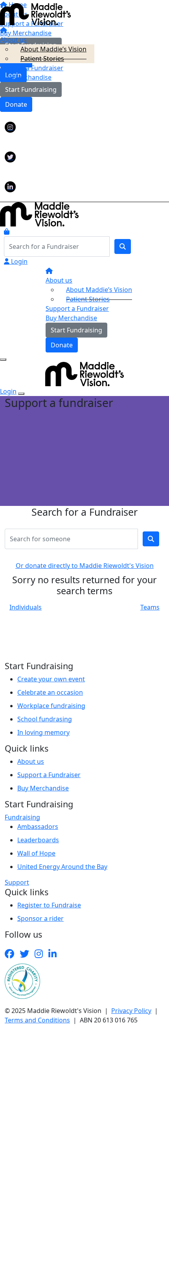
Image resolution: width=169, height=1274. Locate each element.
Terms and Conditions (37, 1020)
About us (30, 761)
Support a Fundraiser (49, 774)
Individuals (25, 607)
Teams (150, 607)
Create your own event (51, 679)
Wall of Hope (36, 853)
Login (18, 261)
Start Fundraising (31, 89)
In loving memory (43, 732)
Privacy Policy (131, 1010)
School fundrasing (44, 719)
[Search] (122, 246)
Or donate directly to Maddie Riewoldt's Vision (85, 565)
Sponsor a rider (40, 918)
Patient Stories (42, 58)
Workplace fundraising (51, 705)
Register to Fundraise (49, 905)
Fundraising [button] (22, 817)
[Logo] (35, 13)
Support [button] (17, 882)
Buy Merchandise (25, 77)
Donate (16, 104)
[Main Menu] (3, 359)
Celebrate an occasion (50, 692)
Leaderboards (38, 840)
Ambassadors (37, 826)
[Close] (21, 393)
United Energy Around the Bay (62, 866)
